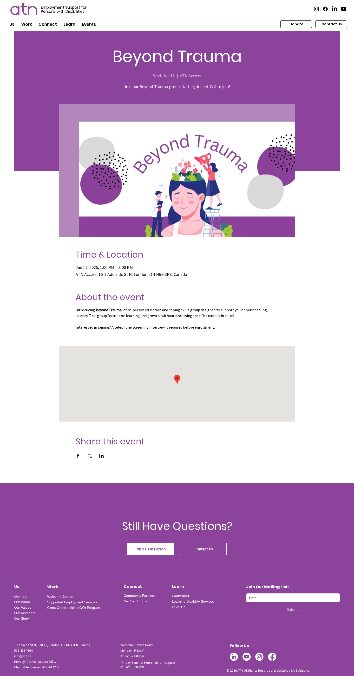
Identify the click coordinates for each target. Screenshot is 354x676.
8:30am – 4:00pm (132, 656)
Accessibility (47, 661)
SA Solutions (300, 670)
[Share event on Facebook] (78, 456)
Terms (31, 661)
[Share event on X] (89, 456)
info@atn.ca (22, 656)
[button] (12, 24)
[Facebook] (325, 9)
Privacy (19, 661)
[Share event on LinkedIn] (101, 456)
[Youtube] (344, 9)
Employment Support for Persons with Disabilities (64, 9)
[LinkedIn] (334, 9)
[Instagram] (316, 9)
